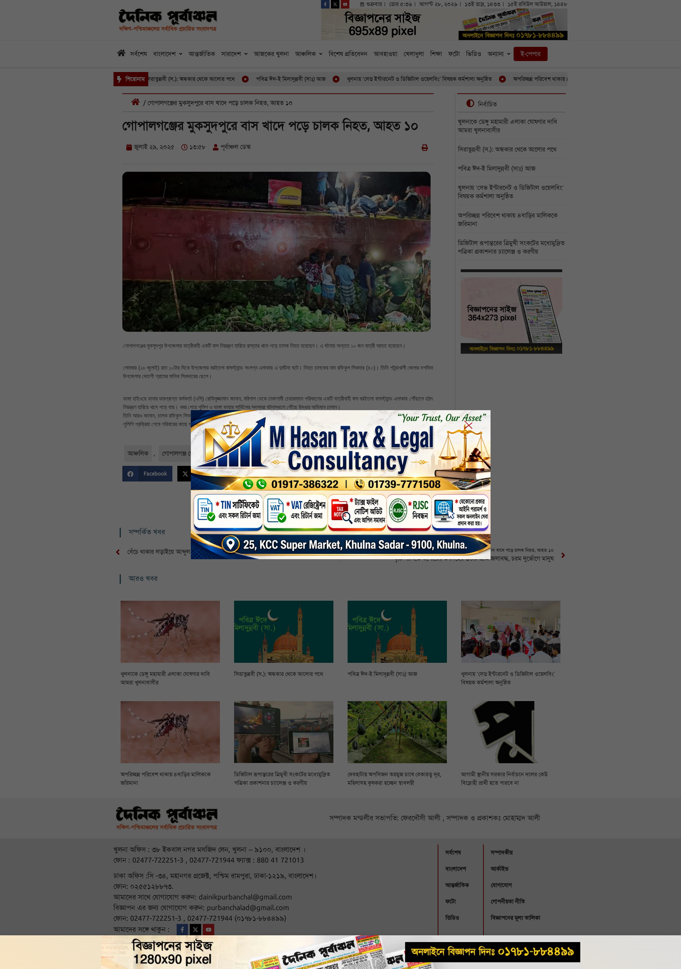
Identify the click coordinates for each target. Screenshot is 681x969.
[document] (340, 484)
